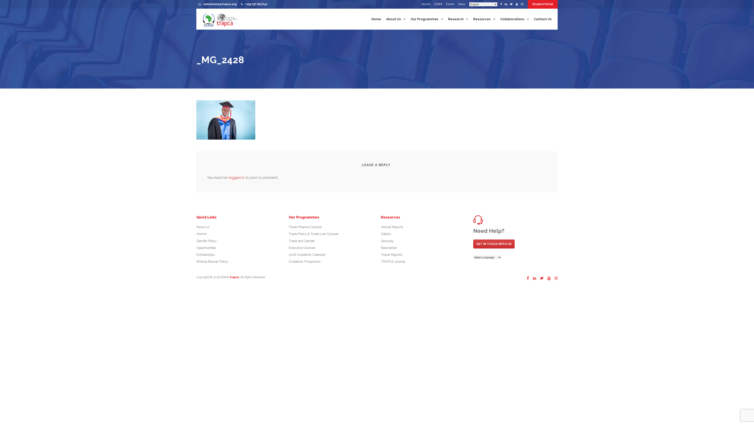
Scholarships (205, 255)
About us (393, 19)
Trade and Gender (302, 241)
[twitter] (511, 4)
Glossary (387, 241)
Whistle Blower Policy (212, 261)
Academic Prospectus (305, 261)
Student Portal (542, 4)
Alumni (426, 4)
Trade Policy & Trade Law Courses (314, 234)
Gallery (386, 234)
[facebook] (501, 4)
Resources (482, 19)
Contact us (543, 19)
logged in (236, 177)
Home (376, 19)
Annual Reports (392, 227)
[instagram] (522, 4)
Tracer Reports (392, 255)
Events (450, 4)
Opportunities (206, 248)
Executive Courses (302, 248)
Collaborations (512, 19)
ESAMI (438, 4)
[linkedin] (506, 4)
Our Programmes (424, 19)
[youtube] (517, 4)
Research (456, 19)
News (461, 4)
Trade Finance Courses (305, 227)
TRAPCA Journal (393, 261)
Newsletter (389, 248)
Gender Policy (206, 241)
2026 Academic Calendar (307, 255)
